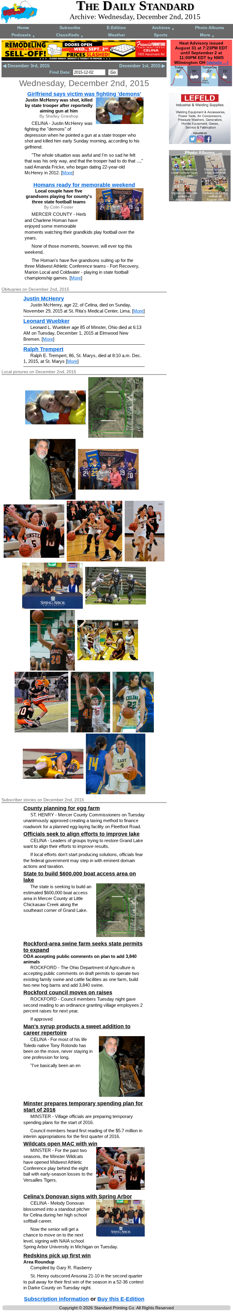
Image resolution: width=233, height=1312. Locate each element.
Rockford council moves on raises (67, 992)
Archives (163, 28)
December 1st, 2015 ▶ (142, 65)
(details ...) (217, 62)
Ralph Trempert (43, 349)
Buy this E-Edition (120, 1299)
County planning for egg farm (61, 808)
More (207, 35)
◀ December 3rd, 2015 (26, 65)
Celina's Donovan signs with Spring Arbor (77, 1196)
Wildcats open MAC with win (60, 1144)
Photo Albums (209, 27)
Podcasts (23, 35)
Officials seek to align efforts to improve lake (81, 834)
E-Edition (116, 27)
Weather (116, 34)
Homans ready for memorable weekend (84, 185)
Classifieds (69, 35)
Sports (160, 34)
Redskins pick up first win (57, 1256)
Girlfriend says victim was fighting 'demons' (84, 94)
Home (23, 27)
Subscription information (56, 1299)
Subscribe (69, 27)
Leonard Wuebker (46, 321)
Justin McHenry (43, 299)
